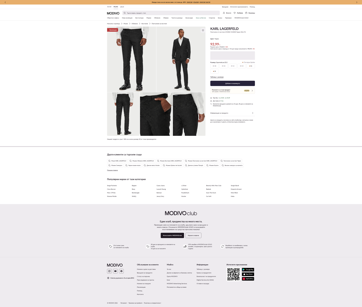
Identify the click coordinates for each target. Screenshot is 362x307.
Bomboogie (135, 193)
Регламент (124, 303)
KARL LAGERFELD (224, 29)
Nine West (234, 193)
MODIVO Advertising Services (177, 283)
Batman (159, 193)
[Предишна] (5, 2)
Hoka (232, 196)
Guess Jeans (161, 185)
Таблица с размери (203, 269)
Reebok (208, 189)
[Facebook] (121, 271)
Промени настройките (135, 303)
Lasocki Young (161, 189)
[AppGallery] (248, 279)
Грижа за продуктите (204, 273)
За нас (169, 269)
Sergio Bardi (235, 185)
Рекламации (141, 287)
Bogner (134, 185)
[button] (131, 59)
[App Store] (248, 274)
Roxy (133, 189)
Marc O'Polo (111, 193)
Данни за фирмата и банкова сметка (179, 273)
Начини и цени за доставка (146, 269)
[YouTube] (115, 271)
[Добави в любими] (203, 30)
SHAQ (134, 196)
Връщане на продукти (144, 273)
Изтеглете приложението (239, 7)
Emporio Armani (236, 189)
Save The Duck (211, 193)
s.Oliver (183, 185)
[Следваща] (356, 2)
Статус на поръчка (143, 276)
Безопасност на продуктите (206, 276)
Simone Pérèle (112, 196)
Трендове (225, 7)
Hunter (183, 196)
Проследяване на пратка (145, 280)
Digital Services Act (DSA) (205, 280)
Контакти (140, 294)
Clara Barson (111, 189)
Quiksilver (184, 189)
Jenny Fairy (160, 196)
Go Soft (208, 196)
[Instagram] (109, 271)
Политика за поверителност (152, 303)
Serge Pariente (112, 185)
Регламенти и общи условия (176, 287)
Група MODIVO (172, 276)
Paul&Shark (185, 193)
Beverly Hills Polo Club (213, 185)
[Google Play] (248, 270)
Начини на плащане (144, 283)
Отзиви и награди (203, 283)
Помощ (252, 7)
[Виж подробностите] (252, 113)
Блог (168, 280)
